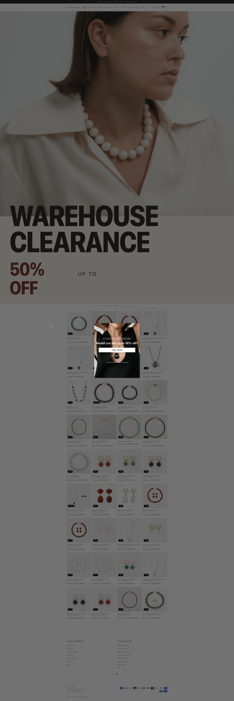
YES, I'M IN (117, 350)
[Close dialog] (51, 326)
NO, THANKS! (117, 355)
